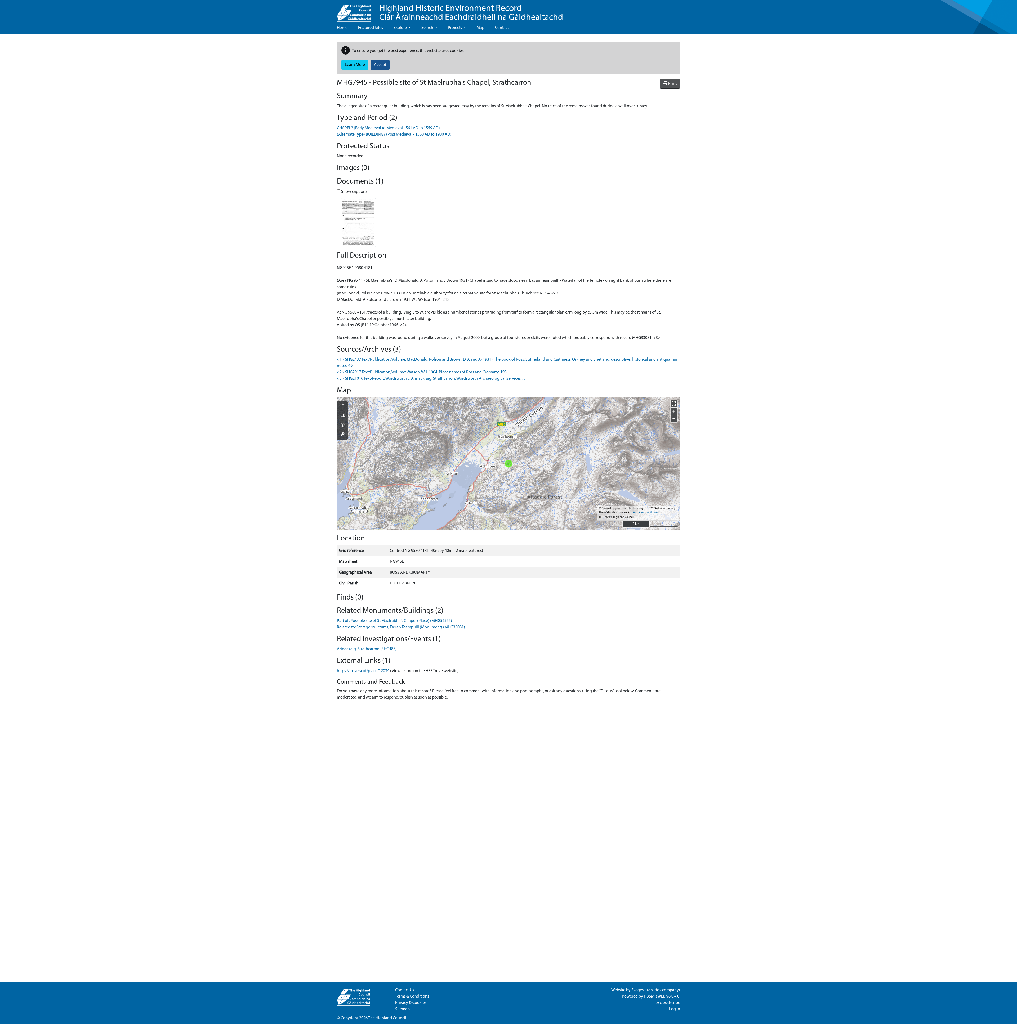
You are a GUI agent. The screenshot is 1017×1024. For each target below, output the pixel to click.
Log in (674, 1009)
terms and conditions (646, 512)
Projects (455, 28)
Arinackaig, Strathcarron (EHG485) (367, 649)
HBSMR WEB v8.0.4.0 (662, 996)
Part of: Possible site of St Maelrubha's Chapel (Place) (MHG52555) (394, 621)
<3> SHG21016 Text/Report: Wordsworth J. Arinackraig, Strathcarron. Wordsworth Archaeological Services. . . (431, 379)
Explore (401, 28)
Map (480, 28)
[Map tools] (342, 435)
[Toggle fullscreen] (674, 403)
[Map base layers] (342, 416)
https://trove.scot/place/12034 (363, 671)
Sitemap (402, 1009)
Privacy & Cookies (410, 1003)
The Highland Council (387, 1018)
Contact (502, 28)
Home (342, 28)
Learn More (355, 65)
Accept (380, 65)
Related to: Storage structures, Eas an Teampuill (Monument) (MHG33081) (401, 627)
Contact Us (404, 990)
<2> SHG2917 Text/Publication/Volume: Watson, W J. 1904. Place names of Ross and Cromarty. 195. (422, 372)
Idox (657, 990)
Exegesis (638, 990)
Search (427, 28)
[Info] (342, 425)
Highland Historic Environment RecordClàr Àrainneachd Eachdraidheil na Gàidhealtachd (471, 13)
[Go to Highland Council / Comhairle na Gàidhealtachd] (354, 11)
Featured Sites (370, 28)
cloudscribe (670, 1003)
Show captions (353, 192)
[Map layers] (342, 406)
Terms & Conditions (412, 996)
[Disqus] (508, 775)
